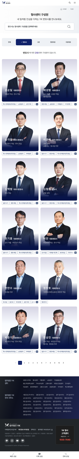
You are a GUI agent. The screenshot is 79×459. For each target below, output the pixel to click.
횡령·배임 (44, 104)
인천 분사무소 (38, 408)
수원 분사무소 (67, 401)
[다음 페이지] (63, 363)
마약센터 (60, 387)
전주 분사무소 (48, 408)
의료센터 (25, 387)
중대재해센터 (34, 387)
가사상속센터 (40, 383)
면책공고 (33, 429)
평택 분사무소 (67, 411)
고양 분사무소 (50, 395)
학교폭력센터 (69, 387)
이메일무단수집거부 (10, 429)
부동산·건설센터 (58, 383)
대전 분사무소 (58, 398)
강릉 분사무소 (40, 395)
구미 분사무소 (70, 395)
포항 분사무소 (27, 415)
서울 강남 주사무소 (28, 395)
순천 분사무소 (27, 405)
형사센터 (35, 380)
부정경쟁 (67, 104)
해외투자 (44, 302)
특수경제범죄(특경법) (9, 104)
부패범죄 (60, 104)
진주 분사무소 (68, 408)
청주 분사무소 (47, 411)
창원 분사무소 (27, 411)
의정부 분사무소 (27, 408)
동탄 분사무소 (68, 398)
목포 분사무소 (27, 401)
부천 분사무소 (47, 401)
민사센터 (67, 383)
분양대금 (62, 253)
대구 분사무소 (48, 398)
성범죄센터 (53, 387)
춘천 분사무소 (57, 411)
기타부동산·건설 (72, 253)
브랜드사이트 (27, 380)
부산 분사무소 (37, 401)
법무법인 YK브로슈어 (44, 429)
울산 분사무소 (57, 405)
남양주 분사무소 (37, 398)
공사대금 (44, 253)
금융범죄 (20, 104)
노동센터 (49, 380)
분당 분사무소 (57, 401)
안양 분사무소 (47, 405)
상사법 (33, 302)
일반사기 (44, 154)
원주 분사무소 (67, 405)
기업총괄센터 (58, 380)
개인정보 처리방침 (23, 429)
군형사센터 (49, 383)
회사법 (5, 302)
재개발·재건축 (53, 253)
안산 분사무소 (37, 405)
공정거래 (28, 104)
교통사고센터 (44, 387)
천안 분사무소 (37, 411)
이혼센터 (42, 380)
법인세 (11, 302)
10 (59, 363)
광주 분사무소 (60, 395)
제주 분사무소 (58, 408)
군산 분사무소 (27, 398)
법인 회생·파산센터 (28, 383)
